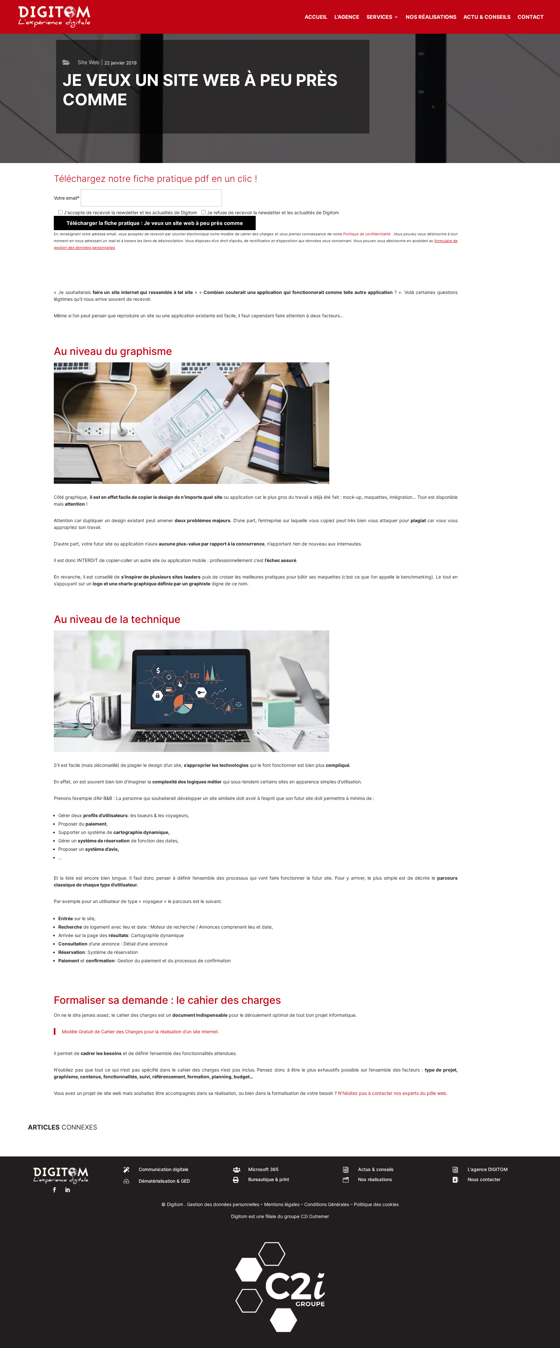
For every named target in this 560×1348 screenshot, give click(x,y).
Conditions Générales (326, 1204)
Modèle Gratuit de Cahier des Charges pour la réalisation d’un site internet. (140, 1031)
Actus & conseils (376, 1169)
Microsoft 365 (263, 1169)
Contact (531, 17)
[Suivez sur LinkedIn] (67, 1190)
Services (379, 17)
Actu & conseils (486, 17)
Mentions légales (281, 1204)
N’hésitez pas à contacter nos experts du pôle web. (393, 1093)
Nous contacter (484, 1179)
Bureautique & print (268, 1179)
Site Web (88, 62)
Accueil (316, 17)
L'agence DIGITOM (488, 1169)
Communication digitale (163, 1169)
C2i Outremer (315, 1216)
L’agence (346, 17)
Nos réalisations (431, 17)
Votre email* (67, 198)
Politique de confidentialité (367, 234)
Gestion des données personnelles (222, 1204)
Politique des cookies (376, 1204)
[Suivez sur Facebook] (54, 1190)
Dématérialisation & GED (164, 1181)
